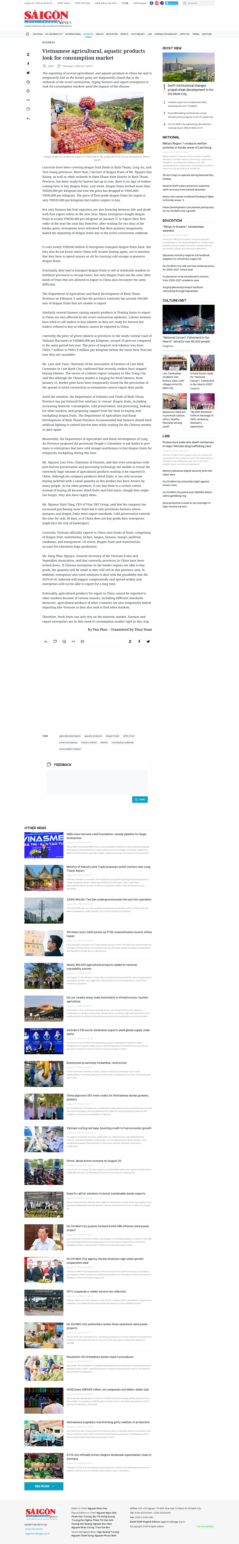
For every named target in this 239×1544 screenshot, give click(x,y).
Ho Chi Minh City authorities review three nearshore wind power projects (107, 1326)
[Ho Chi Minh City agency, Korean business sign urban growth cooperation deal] (43, 1270)
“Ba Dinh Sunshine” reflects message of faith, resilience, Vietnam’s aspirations (201, 419)
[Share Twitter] (28, 73)
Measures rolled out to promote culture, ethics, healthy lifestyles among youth (174, 419)
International (73, 34)
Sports (124, 34)
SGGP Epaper (139, 3)
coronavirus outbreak (123, 742)
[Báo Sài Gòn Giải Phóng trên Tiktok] (162, 3)
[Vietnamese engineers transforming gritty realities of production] (43, 1433)
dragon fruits (112, 736)
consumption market (70, 749)
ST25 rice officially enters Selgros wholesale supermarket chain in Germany (109, 1456)
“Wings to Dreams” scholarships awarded (183, 228)
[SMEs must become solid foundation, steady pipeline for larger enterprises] (43, 845)
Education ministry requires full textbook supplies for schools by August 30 (186, 257)
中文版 (125, 3)
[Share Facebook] (28, 63)
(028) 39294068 (34, 1529)
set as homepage (205, 1526)
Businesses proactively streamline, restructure (97, 1062)
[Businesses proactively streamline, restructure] (43, 1074)
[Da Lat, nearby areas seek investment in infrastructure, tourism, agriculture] (43, 1009)
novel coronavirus (68, 742)
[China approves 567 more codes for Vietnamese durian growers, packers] (43, 1107)
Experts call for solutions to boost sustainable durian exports (106, 1193)
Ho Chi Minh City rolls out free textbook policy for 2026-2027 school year (188, 267)
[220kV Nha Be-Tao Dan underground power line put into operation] (43, 911)
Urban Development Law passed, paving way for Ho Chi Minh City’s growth (188, 209)
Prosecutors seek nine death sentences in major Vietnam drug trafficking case (188, 444)
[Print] (28, 91)
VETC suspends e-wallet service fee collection (96, 1291)
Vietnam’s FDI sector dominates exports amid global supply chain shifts (108, 1032)
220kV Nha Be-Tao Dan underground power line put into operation (109, 899)
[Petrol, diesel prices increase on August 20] (43, 1172)
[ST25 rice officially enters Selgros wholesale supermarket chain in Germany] (43, 1466)
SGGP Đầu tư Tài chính (106, 3)
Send (142, 799)
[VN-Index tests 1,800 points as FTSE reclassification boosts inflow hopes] (43, 943)
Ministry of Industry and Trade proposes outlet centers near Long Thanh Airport (108, 868)
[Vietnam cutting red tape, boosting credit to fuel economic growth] (43, 1139)
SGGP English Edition (48, 18)
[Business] (28, 118)
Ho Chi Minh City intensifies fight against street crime (186, 483)
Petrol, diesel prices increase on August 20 (94, 1161)
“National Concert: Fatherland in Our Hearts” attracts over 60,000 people (186, 341)
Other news (35, 828)
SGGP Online (64, 3)
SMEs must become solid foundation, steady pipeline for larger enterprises (107, 836)
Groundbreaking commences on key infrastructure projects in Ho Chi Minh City (190, 115)
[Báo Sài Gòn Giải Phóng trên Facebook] (151, 3)
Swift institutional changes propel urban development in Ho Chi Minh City (190, 90)
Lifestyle (185, 34)
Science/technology (165, 34)
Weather (207, 34)
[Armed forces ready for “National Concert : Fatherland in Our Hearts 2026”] (202, 363)
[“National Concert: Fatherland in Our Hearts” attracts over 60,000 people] (189, 319)
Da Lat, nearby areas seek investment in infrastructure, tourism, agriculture (108, 999)
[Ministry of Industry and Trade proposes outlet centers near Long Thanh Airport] (43, 878)
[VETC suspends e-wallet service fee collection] (43, 1303)
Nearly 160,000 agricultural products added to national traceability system (102, 966)
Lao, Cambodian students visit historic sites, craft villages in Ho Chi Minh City (173, 381)
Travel (195, 34)
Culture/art (138, 34)
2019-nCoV (129, 736)
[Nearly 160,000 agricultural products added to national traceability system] (43, 976)
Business (88, 34)
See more (42, 1486)
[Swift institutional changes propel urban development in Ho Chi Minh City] (189, 67)
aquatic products (93, 736)
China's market (89, 742)
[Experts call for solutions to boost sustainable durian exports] (43, 1205)
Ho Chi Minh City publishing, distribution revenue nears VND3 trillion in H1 (189, 126)
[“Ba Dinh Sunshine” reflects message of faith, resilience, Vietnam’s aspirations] (202, 401)
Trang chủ (27, 34)
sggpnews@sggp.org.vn (37, 1533)
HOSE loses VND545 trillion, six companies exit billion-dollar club (108, 1389)
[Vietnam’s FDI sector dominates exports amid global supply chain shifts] (43, 1041)
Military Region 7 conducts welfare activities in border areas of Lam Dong (187, 145)
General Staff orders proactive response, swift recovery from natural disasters (186, 187)
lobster (104, 742)
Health (100, 34)
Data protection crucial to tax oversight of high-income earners (187, 504)
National (38, 34)
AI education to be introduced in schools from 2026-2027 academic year (186, 278)
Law (150, 34)
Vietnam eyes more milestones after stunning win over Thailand (187, 104)
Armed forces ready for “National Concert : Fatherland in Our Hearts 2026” (202, 380)
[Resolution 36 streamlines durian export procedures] (43, 1368)
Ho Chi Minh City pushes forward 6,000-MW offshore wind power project (108, 1228)
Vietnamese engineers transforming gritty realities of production (108, 1422)
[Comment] (28, 109)
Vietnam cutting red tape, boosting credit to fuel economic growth (109, 1128)
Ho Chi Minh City (54, 34)
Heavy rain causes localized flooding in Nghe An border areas (188, 198)
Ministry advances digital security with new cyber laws (187, 472)
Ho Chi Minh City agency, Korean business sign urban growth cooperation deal (105, 1260)
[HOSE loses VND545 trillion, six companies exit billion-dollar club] (43, 1401)
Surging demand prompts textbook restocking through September (183, 289)
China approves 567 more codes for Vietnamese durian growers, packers (108, 1097)
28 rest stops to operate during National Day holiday (188, 177)
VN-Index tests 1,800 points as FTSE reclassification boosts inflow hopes (109, 934)
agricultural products (70, 736)
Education (112, 34)
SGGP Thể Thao (82, 3)
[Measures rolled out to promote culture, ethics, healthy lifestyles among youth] (175, 401)
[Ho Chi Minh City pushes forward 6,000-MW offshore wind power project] (43, 1237)
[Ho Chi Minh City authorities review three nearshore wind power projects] (43, 1335)
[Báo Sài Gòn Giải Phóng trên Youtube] (157, 3)
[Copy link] (28, 100)
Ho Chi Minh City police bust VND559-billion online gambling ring (187, 494)
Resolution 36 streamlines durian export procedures (100, 1357)
